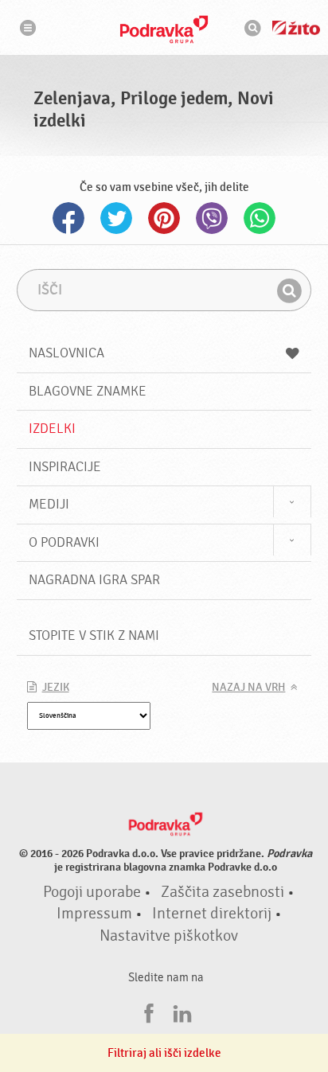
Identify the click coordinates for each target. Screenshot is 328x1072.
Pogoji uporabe (92, 892)
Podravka (164, 29)
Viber (212, 218)
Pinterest (164, 218)
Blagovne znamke (87, 391)
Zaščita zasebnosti (222, 892)
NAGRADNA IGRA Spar (94, 579)
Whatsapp (259, 218)
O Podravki (64, 542)
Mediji (49, 504)
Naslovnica (66, 353)
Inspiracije (65, 466)
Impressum (94, 913)
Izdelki (52, 428)
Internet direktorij (211, 913)
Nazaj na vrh (248, 687)
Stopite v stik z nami (94, 635)
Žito (296, 28)
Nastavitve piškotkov (169, 936)
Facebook (68, 218)
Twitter (116, 218)
